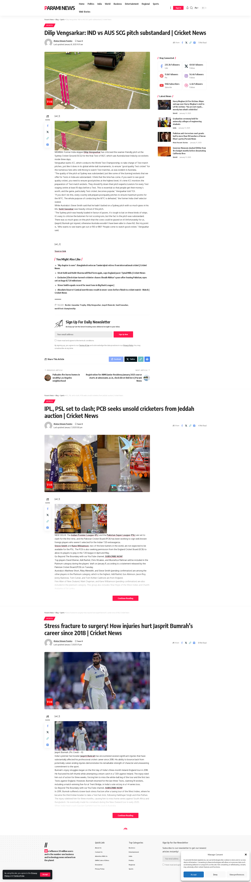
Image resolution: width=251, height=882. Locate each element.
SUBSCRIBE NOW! (114, 556)
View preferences (237, 874)
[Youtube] (170, 85)
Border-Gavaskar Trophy (75, 305)
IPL (96, 535)
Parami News (59, 8)
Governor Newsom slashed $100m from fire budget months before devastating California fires (189, 151)
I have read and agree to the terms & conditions (75, 340)
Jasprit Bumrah (108, 305)
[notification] (187, 7)
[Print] (194, 43)
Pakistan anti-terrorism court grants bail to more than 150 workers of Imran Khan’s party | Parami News (189, 136)
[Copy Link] (190, 43)
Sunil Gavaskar (66, 209)
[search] (191, 8)
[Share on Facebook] (182, 43)
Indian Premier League (82, 535)
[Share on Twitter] (186, 43)
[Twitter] (194, 66)
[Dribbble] (194, 85)
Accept (194, 874)
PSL (133, 535)
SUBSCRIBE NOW (113, 788)
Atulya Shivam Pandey (63, 41)
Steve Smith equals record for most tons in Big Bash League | (86, 285)
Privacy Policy (128, 345)
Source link (60, 251)
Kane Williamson (80, 545)
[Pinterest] (170, 75)
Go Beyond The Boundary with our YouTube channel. (80, 556)
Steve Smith (61, 545)
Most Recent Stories (180, 142)
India (174, 128)
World (175, 113)
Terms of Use (18, 876)
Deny (215, 874)
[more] (170, 8)
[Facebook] (170, 66)
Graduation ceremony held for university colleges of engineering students (187, 121)
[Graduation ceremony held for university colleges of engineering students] (164, 122)
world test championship (65, 308)
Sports (49, 25)
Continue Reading (125, 598)
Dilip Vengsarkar (92, 152)
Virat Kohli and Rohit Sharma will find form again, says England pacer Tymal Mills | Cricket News (101, 273)
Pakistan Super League (118, 535)
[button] (245, 854)
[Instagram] (194, 75)
